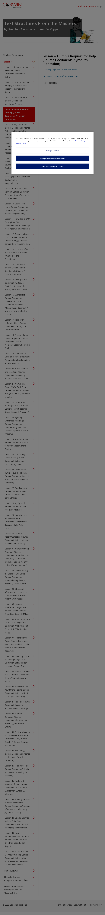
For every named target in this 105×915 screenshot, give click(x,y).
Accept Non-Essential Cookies (52, 158)
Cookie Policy (21, 143)
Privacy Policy (80, 141)
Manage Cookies (52, 150)
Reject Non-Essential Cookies (53, 166)
